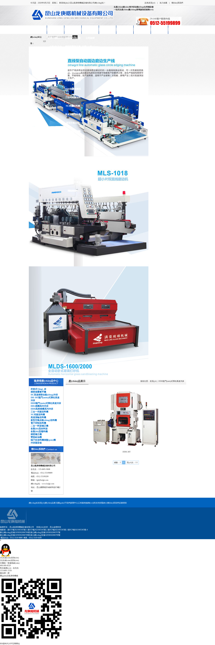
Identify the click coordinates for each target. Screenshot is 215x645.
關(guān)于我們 (64, 503)
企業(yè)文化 (55, 46)
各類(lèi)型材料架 (72, 148)
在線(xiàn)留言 (159, 29)
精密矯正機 (72, 165)
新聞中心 (90, 29)
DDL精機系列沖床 (73, 82)
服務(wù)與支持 (92, 503)
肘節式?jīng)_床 (73, 38)
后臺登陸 (123, 503)
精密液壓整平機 (73, 46)
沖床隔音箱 (72, 191)
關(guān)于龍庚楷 (55, 31)
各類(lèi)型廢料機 (72, 157)
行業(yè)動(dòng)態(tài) (90, 48)
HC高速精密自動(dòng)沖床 (73, 56)
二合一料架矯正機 (73, 141)
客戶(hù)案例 (107, 29)
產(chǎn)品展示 (72, 29)
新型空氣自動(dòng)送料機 (72, 124)
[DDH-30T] (126, 418)
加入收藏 (163, 3)
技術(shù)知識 (90, 55)
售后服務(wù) (124, 29)
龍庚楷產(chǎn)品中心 (46, 380)
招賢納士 (142, 29)
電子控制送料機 (73, 131)
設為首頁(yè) (150, 3)
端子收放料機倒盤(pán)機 (73, 184)
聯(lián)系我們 (177, 3)
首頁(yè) (153, 381)
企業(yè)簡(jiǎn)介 (55, 39)
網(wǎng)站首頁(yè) (37, 503)
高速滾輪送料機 (73, 114)
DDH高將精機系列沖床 (73, 90)
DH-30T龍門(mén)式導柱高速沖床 (73, 65)
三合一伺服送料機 (73, 99)
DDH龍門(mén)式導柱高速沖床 (73, 73)
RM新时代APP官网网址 (10, 643)
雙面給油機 (72, 174)
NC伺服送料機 (73, 106)
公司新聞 (90, 38)
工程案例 (82, 503)
